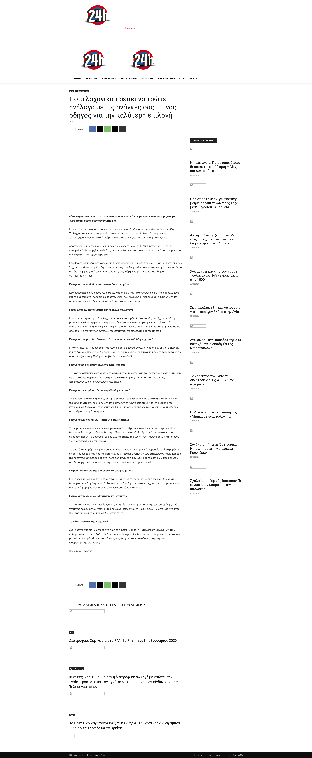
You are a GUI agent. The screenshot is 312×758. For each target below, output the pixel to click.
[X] (100, 129)
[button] (239, 48)
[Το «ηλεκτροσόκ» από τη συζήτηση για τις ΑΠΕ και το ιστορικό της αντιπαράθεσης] (216, 366)
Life (181, 78)
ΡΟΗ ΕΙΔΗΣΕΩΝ (166, 78)
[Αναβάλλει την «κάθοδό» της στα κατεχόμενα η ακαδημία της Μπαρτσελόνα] (216, 330)
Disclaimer (199, 755)
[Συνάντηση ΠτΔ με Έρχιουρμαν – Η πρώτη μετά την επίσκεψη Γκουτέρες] (216, 434)
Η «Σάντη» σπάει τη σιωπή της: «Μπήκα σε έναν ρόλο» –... (214, 414)
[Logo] (94, 73)
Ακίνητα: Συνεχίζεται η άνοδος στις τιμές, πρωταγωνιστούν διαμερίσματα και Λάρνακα (213, 239)
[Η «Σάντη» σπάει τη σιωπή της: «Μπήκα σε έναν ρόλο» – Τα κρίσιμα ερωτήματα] (216, 402)
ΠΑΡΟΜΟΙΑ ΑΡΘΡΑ (82, 605)
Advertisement (223, 755)
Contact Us (238, 755)
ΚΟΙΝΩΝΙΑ (92, 78)
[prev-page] (71, 736)
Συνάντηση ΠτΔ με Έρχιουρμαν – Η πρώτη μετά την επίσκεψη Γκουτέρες (215, 449)
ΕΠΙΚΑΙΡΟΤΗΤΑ (129, 78)
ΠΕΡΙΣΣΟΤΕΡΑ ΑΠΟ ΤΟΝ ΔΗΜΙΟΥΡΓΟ (122, 605)
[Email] (115, 129)
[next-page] (76, 736)
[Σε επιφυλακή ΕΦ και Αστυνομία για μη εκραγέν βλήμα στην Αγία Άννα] (216, 298)
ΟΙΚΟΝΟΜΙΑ (109, 78)
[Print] (122, 129)
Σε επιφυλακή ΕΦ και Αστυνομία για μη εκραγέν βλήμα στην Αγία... (215, 310)
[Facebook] (92, 129)
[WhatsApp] (107, 129)
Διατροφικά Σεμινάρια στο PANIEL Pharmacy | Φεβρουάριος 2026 (123, 641)
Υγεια (72, 715)
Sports (192, 78)
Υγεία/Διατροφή (82, 91)
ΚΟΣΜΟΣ (76, 78)
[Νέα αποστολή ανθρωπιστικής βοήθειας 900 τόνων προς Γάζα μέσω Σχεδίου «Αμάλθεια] (216, 189)
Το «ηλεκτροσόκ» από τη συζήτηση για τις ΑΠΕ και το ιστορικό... (212, 380)
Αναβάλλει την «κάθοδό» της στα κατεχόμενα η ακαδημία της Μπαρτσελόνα (215, 344)
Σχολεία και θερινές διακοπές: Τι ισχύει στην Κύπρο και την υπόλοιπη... (215, 485)
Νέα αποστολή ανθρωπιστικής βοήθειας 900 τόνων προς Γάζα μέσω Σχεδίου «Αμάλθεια (214, 203)
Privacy (210, 755)
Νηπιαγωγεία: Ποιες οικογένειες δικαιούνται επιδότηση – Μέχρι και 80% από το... (215, 167)
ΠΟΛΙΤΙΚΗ (147, 78)
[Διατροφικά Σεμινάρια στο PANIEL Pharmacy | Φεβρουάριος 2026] (125, 621)
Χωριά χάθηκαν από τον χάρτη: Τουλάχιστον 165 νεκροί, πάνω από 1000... (214, 275)
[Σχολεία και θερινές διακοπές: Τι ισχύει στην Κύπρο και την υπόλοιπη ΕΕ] (216, 471)
